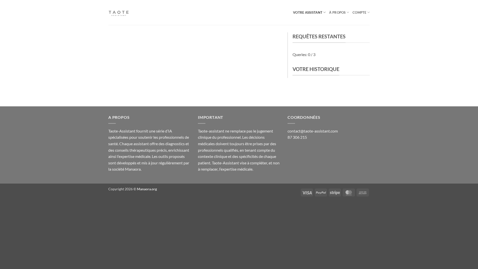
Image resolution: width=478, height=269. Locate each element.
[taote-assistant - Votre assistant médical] (133, 12)
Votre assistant (307, 12)
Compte (359, 12)
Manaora (133, 169)
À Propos (337, 12)
